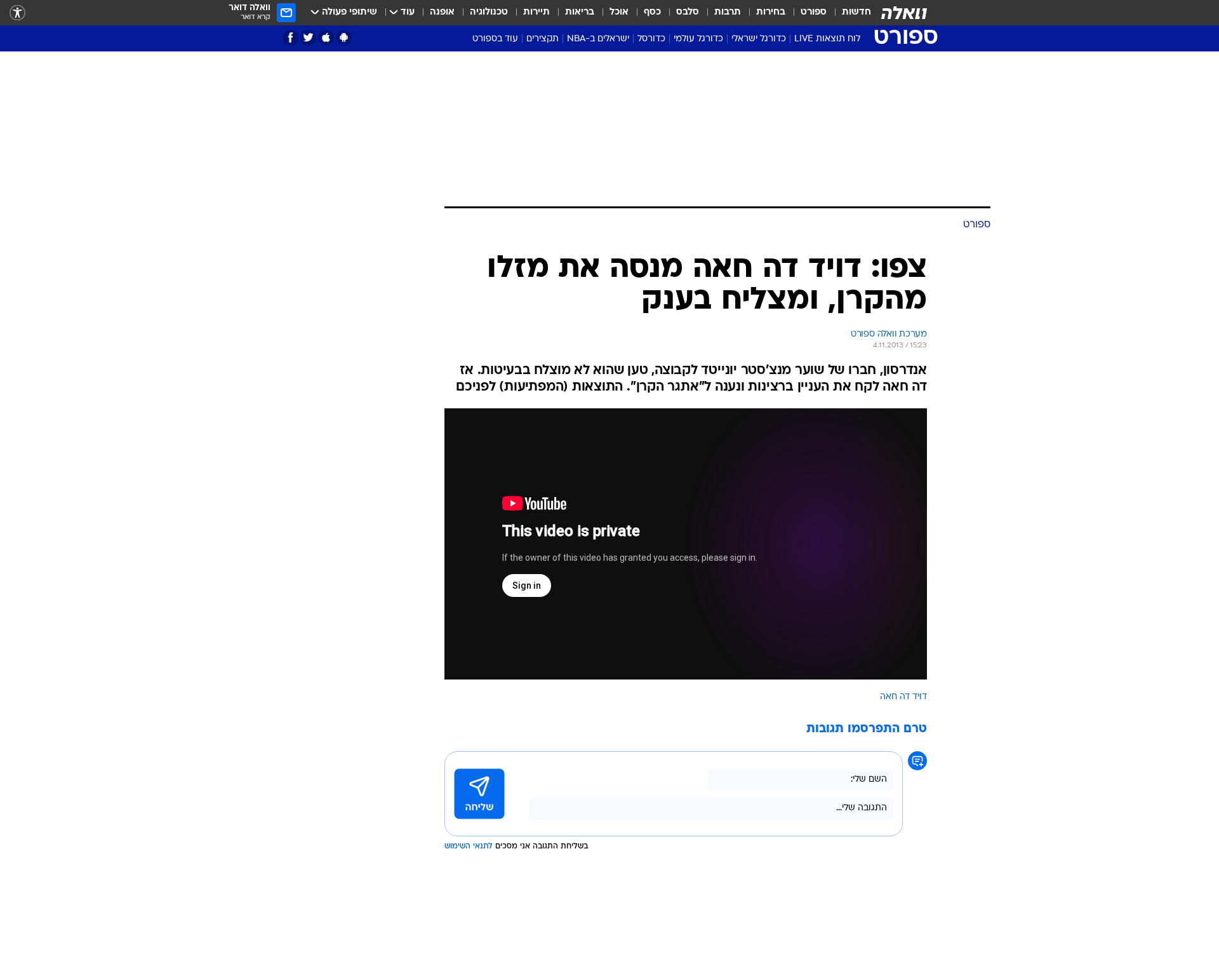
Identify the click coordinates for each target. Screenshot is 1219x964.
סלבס (687, 12)
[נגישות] (17, 13)
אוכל (619, 12)
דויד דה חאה (903, 697)
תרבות (727, 12)
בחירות (770, 12)
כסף (652, 12)
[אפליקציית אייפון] (326, 38)
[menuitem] (849, 13)
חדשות (856, 12)
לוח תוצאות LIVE (827, 39)
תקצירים (542, 39)
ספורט (814, 12)
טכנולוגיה (489, 12)
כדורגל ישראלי (758, 39)
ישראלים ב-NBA (598, 39)
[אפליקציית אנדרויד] (344, 38)
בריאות (579, 12)
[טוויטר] (308, 38)
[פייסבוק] (290, 38)
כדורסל (651, 39)
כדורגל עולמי (698, 39)
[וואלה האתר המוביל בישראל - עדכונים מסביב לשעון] (904, 12)
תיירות (536, 12)
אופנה (442, 12)
